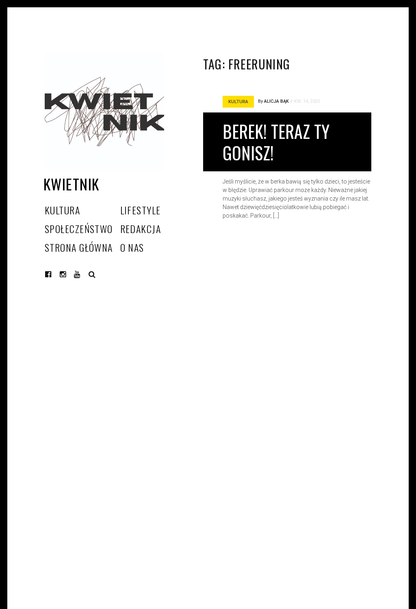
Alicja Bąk (276, 101)
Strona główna (79, 247)
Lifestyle (140, 210)
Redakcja (140, 228)
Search (92, 274)
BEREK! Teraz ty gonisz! (276, 142)
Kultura (62, 210)
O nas (132, 247)
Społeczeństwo (79, 228)
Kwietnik (71, 183)
